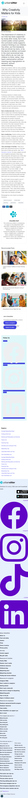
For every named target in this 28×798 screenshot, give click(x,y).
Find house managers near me (8, 783)
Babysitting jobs (4, 718)
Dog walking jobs (4, 724)
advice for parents (8, 200)
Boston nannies (18, 765)
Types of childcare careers (7, 698)
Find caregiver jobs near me (7, 716)
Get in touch (3, 713)
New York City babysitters (6, 752)
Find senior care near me (6, 773)
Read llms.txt (5, 791)
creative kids (17, 200)
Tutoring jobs (3, 735)
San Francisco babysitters (6, 750)
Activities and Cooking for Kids (8, 445)
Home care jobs (3, 731)
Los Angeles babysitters (5, 756)
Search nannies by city (20, 747)
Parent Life (4, 16)
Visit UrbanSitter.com (6, 454)
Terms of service (4, 645)
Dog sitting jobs (4, 722)
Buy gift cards (4, 655)
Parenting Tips (4, 443)
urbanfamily (13, 202)
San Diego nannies (19, 769)
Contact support (4, 653)
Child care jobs (3, 720)
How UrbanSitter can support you (9, 710)
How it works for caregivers (7, 683)
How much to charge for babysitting (10, 690)
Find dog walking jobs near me (8, 781)
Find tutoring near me (6, 776)
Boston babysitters (4, 765)
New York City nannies (20, 751)
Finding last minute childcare (8, 675)
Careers (2, 640)
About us (2, 635)
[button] (14, 716)
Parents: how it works (6, 663)
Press (1, 643)
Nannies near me (18, 745)
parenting (6, 202)
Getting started (4, 685)
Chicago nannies (19, 754)
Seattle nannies (18, 758)
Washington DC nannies (20, 762)
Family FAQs (3, 661)
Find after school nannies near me (9, 788)
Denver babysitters (4, 767)
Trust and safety (4, 638)
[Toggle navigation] (24, 3)
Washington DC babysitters (6, 763)
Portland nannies (19, 760)
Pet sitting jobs (3, 737)
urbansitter (20, 202)
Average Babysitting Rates (7, 431)
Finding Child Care (6, 434)
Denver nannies (18, 767)
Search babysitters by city (6, 748)
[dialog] (2, 796)
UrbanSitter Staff (14, 221)
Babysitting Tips (5, 448)
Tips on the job (4, 695)
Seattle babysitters (4, 759)
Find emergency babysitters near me (10, 786)
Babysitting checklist (5, 673)
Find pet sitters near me (6, 778)
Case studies (3, 708)
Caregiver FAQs (4, 681)
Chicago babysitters (5, 754)
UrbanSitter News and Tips (8, 451)
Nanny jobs (2, 733)
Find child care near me (5, 741)
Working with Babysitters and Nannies (10, 437)
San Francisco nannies (20, 749)
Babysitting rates (4, 670)
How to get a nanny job (6, 688)
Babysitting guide (5, 693)
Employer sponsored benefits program (10, 703)
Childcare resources (5, 665)
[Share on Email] (10, 207)
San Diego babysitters (5, 769)
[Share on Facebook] (3, 207)
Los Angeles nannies (20, 756)
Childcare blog (4, 668)
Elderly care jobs (4, 729)
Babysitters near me (4, 745)
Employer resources (5, 705)
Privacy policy (4, 648)
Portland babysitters (5, 761)
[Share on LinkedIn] (7, 207)
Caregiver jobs (3, 726)
